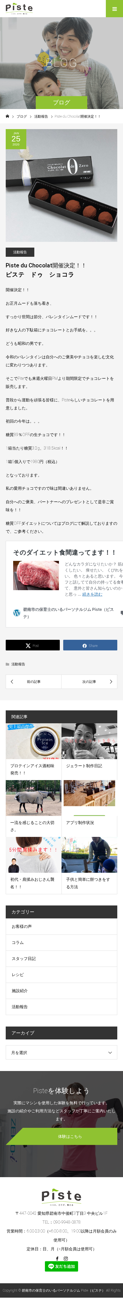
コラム (18, 942)
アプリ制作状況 (80, 822)
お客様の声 (22, 926)
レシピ (18, 974)
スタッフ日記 (24, 958)
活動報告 (20, 252)
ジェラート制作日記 (84, 765)
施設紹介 (20, 990)
